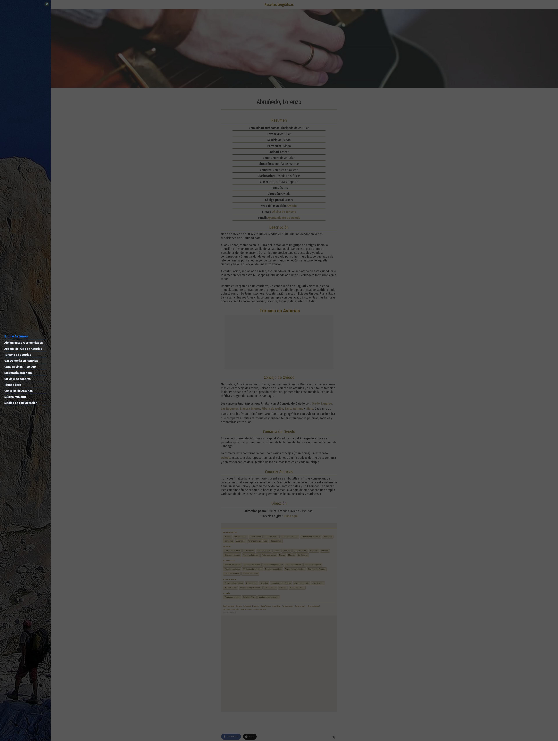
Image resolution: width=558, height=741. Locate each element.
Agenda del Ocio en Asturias (23, 349)
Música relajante (15, 397)
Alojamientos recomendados (23, 342)
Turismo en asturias (17, 354)
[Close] (46, 4)
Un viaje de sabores (17, 379)
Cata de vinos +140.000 (20, 367)
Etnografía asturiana (18, 372)
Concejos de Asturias (18, 391)
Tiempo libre (12, 385)
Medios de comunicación (20, 403)
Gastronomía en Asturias (21, 360)
